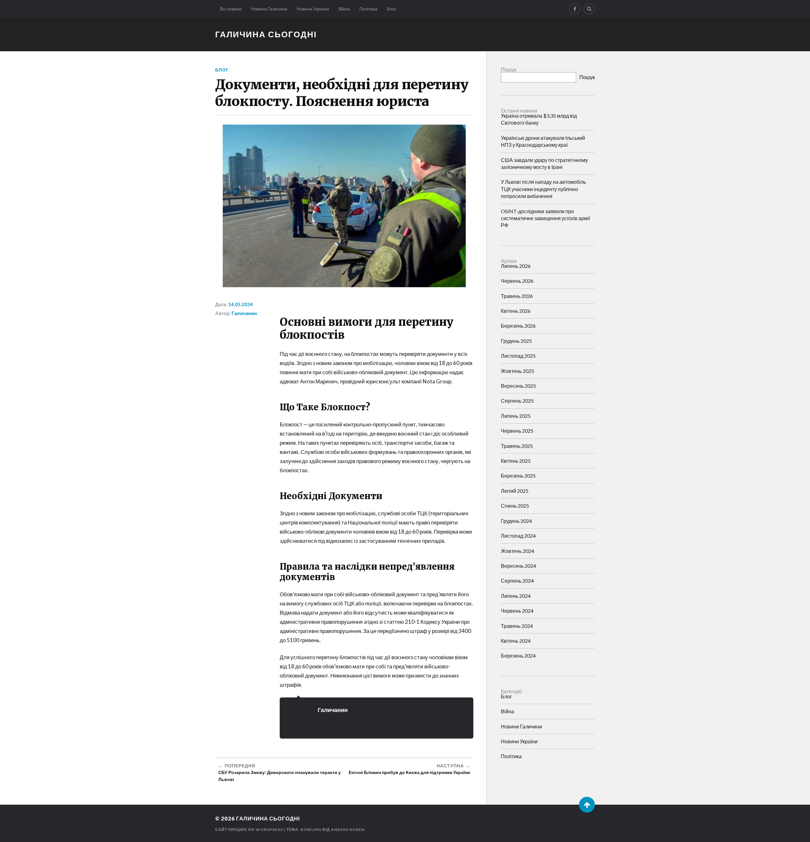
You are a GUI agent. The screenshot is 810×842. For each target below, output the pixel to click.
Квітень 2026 (516, 311)
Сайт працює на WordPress (249, 829)
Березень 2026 (518, 326)
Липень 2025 (516, 416)
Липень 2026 (516, 266)
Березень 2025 (518, 476)
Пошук (508, 69)
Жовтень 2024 (517, 551)
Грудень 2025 (516, 341)
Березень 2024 (518, 656)
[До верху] (587, 805)
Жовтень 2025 (517, 371)
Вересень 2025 (518, 386)
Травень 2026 (517, 296)
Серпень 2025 (517, 401)
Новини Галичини (269, 8)
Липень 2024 (516, 596)
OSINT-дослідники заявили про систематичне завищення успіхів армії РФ (545, 218)
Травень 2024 (517, 626)
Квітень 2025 (516, 461)
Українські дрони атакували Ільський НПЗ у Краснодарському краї (543, 141)
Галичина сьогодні (266, 34)
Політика (368, 8)
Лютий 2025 (514, 491)
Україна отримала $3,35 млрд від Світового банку (539, 119)
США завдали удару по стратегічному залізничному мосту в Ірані (544, 163)
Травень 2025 (517, 446)
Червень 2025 (517, 431)
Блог (391, 8)
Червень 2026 (517, 281)
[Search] (589, 9)
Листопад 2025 (518, 356)
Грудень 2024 (516, 521)
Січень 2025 (515, 506)
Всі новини (231, 8)
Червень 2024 (517, 611)
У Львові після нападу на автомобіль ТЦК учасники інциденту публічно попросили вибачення (543, 189)
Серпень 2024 (517, 581)
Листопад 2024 (518, 536)
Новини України (313, 8)
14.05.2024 (240, 304)
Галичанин (244, 313)
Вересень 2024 (518, 566)
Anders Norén (347, 829)
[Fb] (574, 9)
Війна (344, 8)
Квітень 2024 (516, 641)
